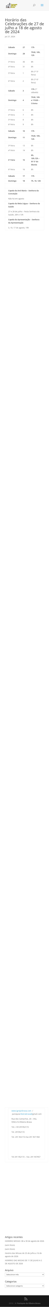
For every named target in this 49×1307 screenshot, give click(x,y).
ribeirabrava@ (26, 1114)
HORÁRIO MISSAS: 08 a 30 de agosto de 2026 (24, 1241)
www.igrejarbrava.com (21, 1111)
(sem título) (10, 1245)
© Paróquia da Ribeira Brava (27, 1303)
